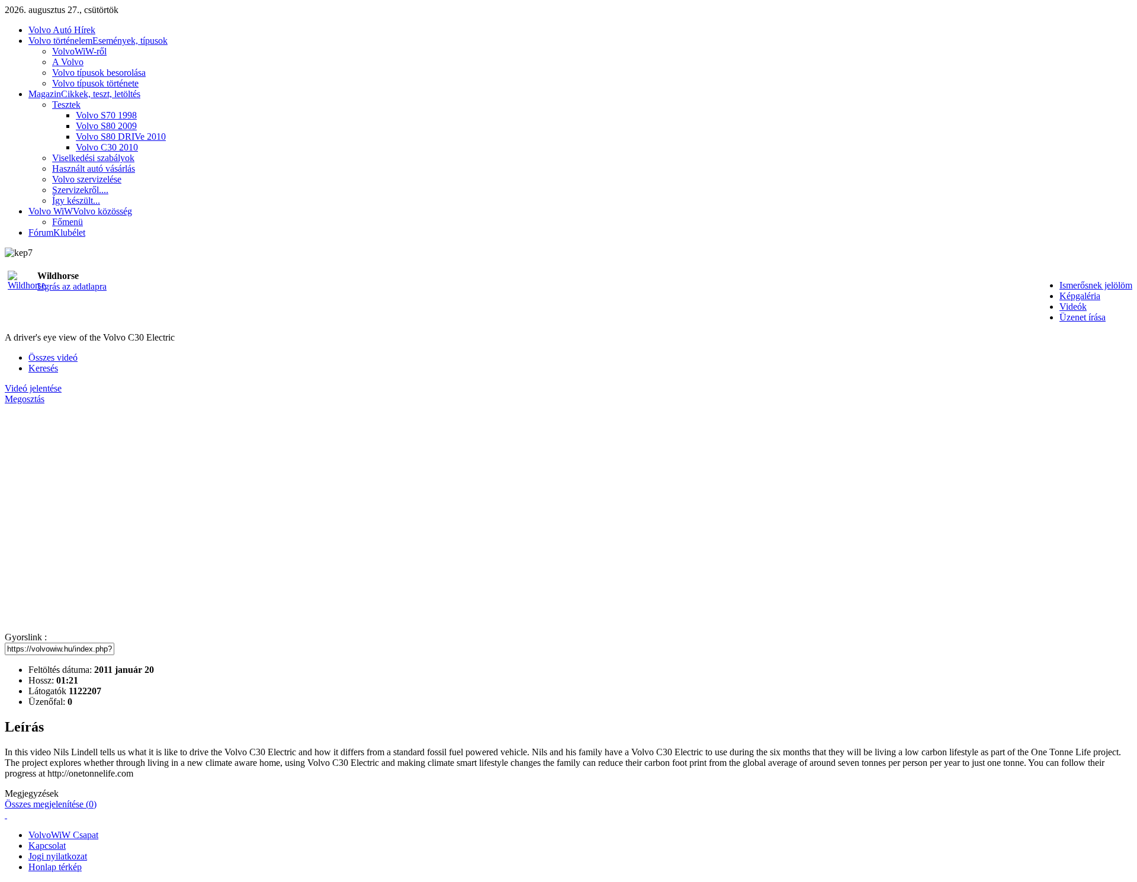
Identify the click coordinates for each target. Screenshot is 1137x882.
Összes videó (53, 357)
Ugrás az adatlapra (72, 286)
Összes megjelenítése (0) (51, 804)
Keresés (43, 368)
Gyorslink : (26, 637)
